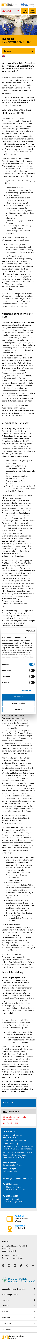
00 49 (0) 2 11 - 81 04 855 (14, 1258)
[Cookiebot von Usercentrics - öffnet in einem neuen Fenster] (26, 631)
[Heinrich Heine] (27, 5)
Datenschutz (6, 1324)
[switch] (32, 670)
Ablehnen (18, 709)
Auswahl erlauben (18, 703)
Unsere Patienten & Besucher (14, 1289)
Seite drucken (6, 1330)
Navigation (7, 51)
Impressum (6, 1318)
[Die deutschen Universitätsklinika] (18, 1280)
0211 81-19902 (12, 1184)
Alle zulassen (18, 697)
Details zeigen (26, 690)
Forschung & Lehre (10, 1294)
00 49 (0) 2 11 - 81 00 (13, 1255)
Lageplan (19, 1226)
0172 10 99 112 (12, 1123)
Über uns (5, 1305)
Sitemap (5, 1312)
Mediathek (19, 1216)
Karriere (5, 1300)
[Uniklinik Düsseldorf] (9, 4)
